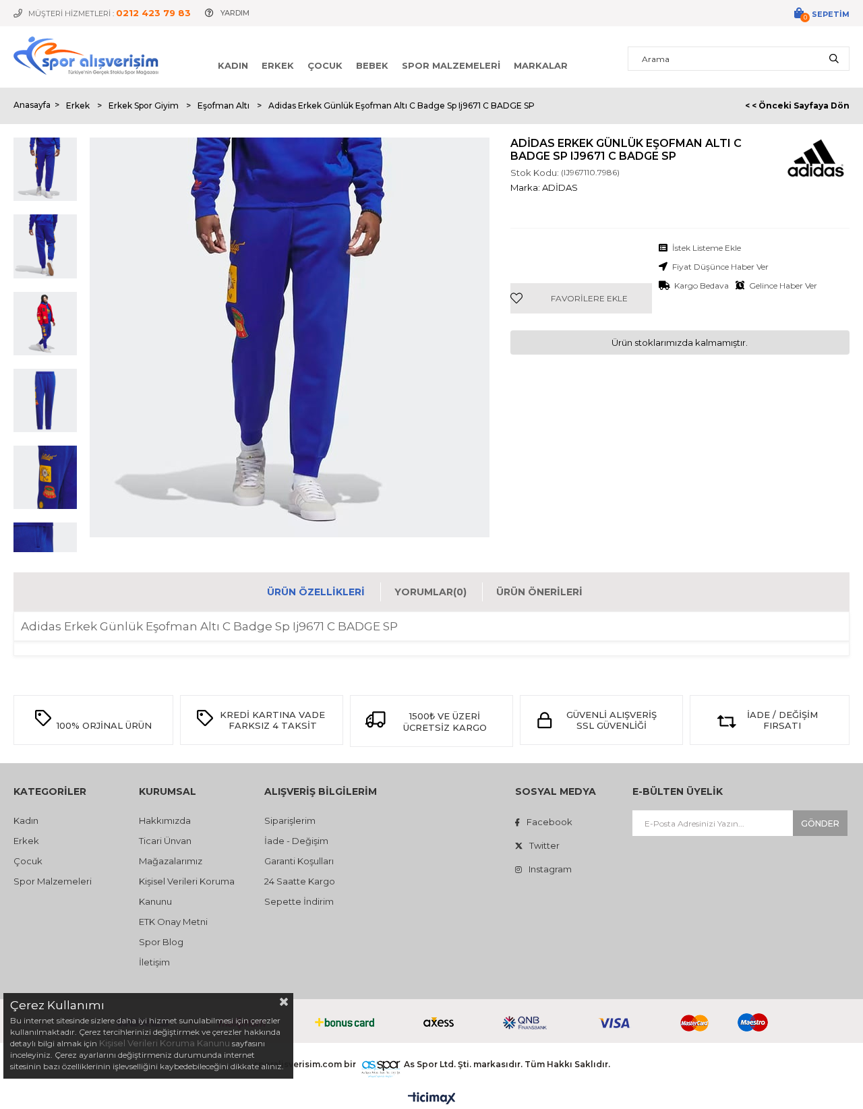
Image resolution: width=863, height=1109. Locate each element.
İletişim (154, 962)
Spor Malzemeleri (451, 65)
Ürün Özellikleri (316, 592)
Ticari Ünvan (165, 840)
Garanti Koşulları (299, 861)
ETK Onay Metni (173, 921)
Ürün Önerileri (539, 592)
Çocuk (325, 65)
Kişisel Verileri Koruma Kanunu (164, 1043)
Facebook (549, 821)
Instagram (550, 869)
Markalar (541, 65)
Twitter (544, 845)
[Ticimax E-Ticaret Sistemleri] (432, 1099)
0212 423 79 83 (153, 12)
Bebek (372, 65)
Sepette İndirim (299, 901)
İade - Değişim (296, 840)
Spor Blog (161, 941)
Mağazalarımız (170, 861)
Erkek (278, 65)
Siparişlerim (290, 820)
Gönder (820, 823)
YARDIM (234, 13)
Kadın (233, 65)
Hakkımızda (165, 820)
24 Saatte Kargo (299, 881)
